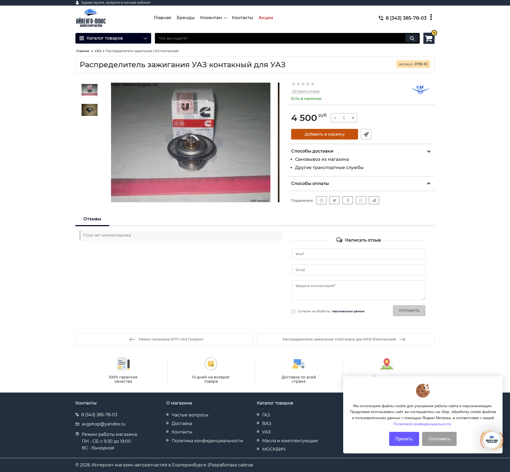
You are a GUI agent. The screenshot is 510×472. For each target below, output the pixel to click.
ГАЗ (266, 415)
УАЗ (266, 432)
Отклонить (439, 438)
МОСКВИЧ (274, 449)
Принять (404, 438)
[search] (412, 38)
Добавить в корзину (325, 134)
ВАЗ (266, 423)
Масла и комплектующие (290, 440)
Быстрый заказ (366, 134)
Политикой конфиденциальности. (423, 424)
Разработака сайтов (231, 464)
